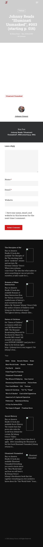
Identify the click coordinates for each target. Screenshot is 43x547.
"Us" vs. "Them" (27, 390)
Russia (23, 364)
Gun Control (29, 379)
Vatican (28, 386)
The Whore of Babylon (14, 379)
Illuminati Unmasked (14, 96)
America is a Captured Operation (18, 397)
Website (9, 200)
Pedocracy (9, 401)
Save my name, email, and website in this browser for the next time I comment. (19, 215)
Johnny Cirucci (16, 34)
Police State (32, 383)
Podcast (21, 11)
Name (8, 179)
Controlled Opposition (27, 394)
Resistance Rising (21, 401)
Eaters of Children (12, 390)
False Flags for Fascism (14, 372)
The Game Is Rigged (13, 408)
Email (8, 189)
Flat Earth (9, 368)
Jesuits (17, 368)
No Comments (21, 36)
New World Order (12, 364)
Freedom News (27, 408)
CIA (21, 386)
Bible (7, 361)
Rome (32, 361)
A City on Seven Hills (14, 404)
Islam (13, 361)
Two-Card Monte (12, 386)
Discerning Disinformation (16, 383)
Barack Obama (22, 361)
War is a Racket (12, 394)
